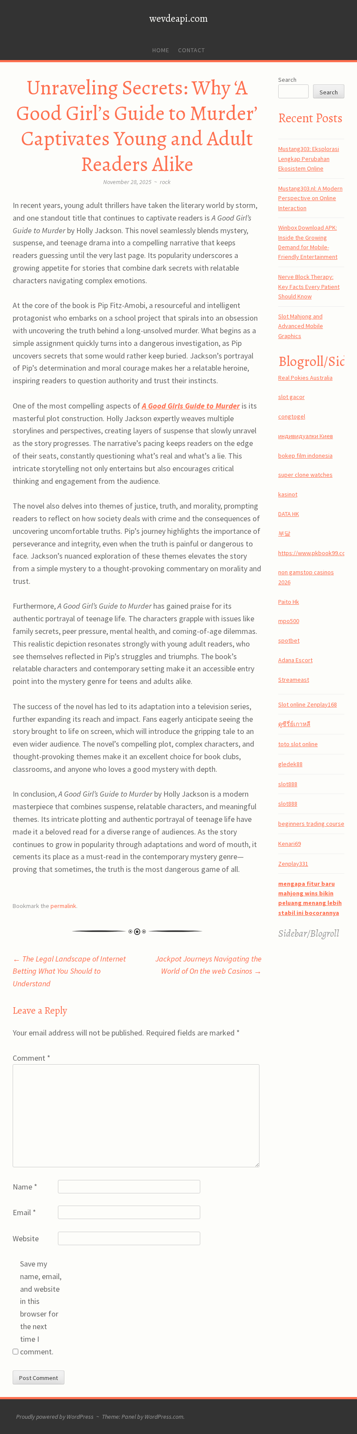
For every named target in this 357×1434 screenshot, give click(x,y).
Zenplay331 (293, 864)
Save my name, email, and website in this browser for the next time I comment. (40, 1308)
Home (160, 50)
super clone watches (305, 475)
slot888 (287, 784)
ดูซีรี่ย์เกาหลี (294, 724)
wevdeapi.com (178, 18)
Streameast (293, 679)
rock (165, 182)
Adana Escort (295, 660)
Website (26, 1238)
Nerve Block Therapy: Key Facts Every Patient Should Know (309, 286)
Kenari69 (289, 844)
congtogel (291, 416)
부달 (284, 533)
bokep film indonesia (305, 455)
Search (287, 80)
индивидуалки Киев (305, 436)
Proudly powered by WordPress (55, 1417)
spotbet (289, 640)
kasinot (287, 494)
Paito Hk (288, 602)
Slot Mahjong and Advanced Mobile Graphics (300, 326)
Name (25, 1187)
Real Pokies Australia (305, 378)
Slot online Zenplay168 (307, 704)
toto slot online (298, 744)
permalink (63, 906)
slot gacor (291, 397)
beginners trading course (311, 824)
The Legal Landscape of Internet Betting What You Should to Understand (69, 971)
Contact (191, 50)
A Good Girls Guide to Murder (191, 406)
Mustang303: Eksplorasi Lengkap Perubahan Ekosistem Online (308, 158)
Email (24, 1212)
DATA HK (288, 514)
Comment (32, 1058)
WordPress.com (164, 1417)
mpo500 (288, 621)
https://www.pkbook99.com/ (315, 553)
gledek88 (290, 764)
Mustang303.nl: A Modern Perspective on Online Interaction (310, 198)
